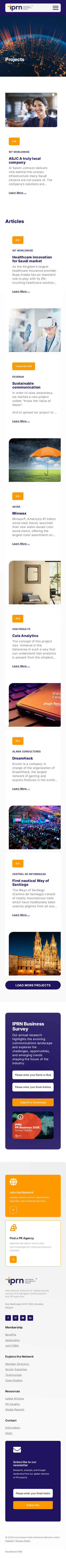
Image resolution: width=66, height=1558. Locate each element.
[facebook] (8, 1318)
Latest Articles (14, 1398)
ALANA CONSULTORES (26, 751)
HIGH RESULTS (21, 629)
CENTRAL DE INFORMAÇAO (29, 874)
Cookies (9, 1540)
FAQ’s (8, 1433)
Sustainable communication (26, 386)
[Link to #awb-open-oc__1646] (55, 8)
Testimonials (13, 1375)
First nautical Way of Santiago (30, 883)
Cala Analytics (25, 636)
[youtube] (23, 1318)
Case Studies (13, 1380)
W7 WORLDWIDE (19, 151)
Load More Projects (33, 985)
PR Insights (12, 1404)
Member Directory (17, 1364)
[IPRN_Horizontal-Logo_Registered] (20, 6)
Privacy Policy (22, 1540)
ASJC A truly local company (25, 160)
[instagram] (15, 1318)
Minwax (19, 513)
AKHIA (16, 506)
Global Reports (14, 1409)
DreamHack (22, 758)
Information (12, 1427)
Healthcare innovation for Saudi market (32, 259)
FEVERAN (18, 376)
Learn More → (17, 192)
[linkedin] (30, 1318)
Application (12, 1340)
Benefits (10, 1334)
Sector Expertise (16, 1369)
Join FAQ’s (12, 1345)
